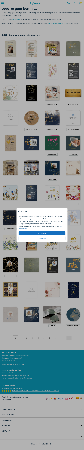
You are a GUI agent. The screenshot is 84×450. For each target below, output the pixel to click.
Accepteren (42, 233)
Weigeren (42, 238)
